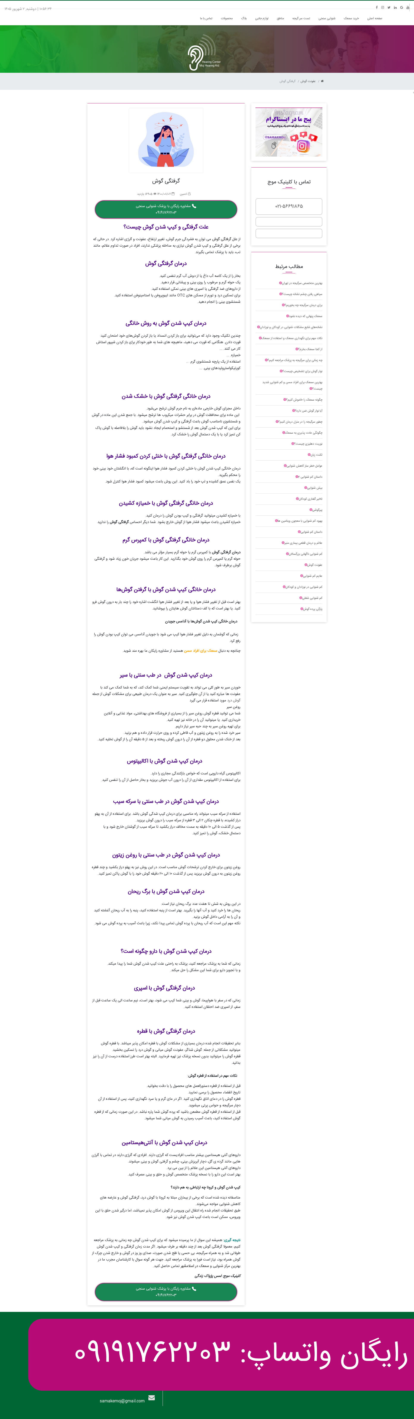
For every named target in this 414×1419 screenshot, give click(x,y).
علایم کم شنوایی (312, 576)
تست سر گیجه (301, 18)
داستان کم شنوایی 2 (310, 477)
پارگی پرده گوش (312, 609)
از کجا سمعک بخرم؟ (310, 349)
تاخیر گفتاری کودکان (310, 499)
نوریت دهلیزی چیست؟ (308, 444)
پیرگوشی (317, 510)
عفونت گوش (309, 81)
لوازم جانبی (261, 18)
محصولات (227, 18)
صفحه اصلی (374, 18)
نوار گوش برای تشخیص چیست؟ (302, 371)
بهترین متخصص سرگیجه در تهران (302, 283)
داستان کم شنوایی (311, 532)
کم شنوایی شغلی (312, 598)
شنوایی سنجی (327, 18)
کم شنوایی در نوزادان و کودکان (303, 587)
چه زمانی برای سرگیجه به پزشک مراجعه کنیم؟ (295, 360)
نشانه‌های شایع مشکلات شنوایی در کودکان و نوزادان (291, 327)
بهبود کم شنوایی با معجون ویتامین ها (300, 521)
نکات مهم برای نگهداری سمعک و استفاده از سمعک (292, 338)
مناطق (280, 18)
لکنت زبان (316, 455)
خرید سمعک (351, 18)
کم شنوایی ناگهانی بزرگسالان (305, 554)
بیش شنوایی (314, 488)
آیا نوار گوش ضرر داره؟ (308, 411)
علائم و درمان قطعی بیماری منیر (303, 543)
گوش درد (233, 701)
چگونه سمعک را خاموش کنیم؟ (304, 400)
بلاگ (244, 18)
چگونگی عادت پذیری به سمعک (303, 433)
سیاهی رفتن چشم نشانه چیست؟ (302, 294)
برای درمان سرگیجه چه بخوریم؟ (303, 305)
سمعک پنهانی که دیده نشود (305, 316)
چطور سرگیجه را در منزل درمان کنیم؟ (300, 422)
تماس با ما (206, 18)
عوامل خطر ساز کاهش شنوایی (304, 466)
